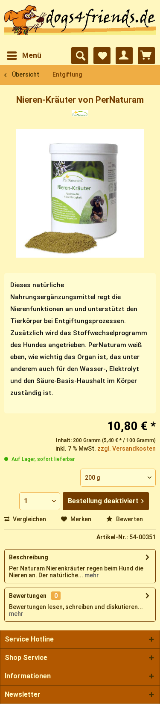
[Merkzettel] (102, 55)
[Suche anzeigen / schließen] (79, 55)
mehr (91, 575)
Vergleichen (29, 519)
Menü (31, 55)
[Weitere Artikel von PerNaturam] (80, 117)
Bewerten (129, 519)
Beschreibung (28, 557)
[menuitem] (24, 55)
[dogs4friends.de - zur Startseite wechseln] (80, 24)
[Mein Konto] (124, 55)
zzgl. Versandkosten (126, 448)
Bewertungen (28, 595)
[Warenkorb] (146, 55)
